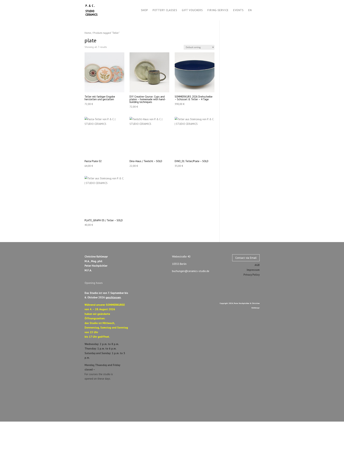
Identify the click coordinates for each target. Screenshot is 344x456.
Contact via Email (246, 257)
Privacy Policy (251, 274)
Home (88, 32)
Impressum (253, 269)
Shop (144, 10)
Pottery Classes (165, 10)
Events (238, 10)
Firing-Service (218, 10)
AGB (257, 265)
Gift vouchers (192, 10)
